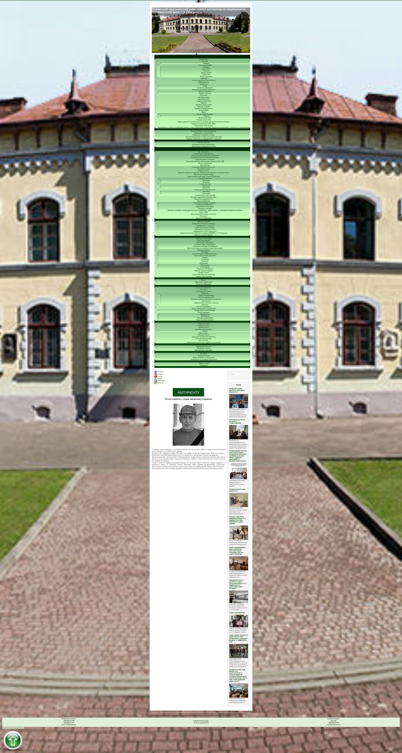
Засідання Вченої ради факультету (237, 490)
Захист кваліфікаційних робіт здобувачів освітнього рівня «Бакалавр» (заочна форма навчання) (237, 550)
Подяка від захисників (237, 613)
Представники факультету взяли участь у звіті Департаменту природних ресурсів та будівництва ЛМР (238, 638)
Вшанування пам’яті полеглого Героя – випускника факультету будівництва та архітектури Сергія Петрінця (237, 584)
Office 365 (160, 383)
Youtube (159, 376)
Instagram (160, 374)
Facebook (160, 372)
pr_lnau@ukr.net (203, 723)
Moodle (159, 378)
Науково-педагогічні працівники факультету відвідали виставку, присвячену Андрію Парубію (237, 520)
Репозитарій (161, 380)
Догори (248, 716)
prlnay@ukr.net (71, 725)
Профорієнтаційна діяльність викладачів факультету (237, 390)
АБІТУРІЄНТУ (188, 392)
